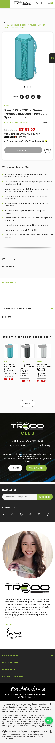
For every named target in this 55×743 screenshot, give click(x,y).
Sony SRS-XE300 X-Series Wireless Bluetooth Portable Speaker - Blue (11, 369)
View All (27, 403)
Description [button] (9, 282)
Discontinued (23, 150)
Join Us (15, 468)
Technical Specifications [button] (16, 308)
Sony (6, 105)
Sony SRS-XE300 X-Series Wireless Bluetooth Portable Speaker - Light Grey (44, 370)
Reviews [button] (6, 317)
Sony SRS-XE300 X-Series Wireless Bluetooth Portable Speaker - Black (27, 370)
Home (4, 23)
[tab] (27, 282)
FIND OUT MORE (36, 468)
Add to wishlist (47, 150)
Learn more (22, 136)
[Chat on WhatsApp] (49, 720)
